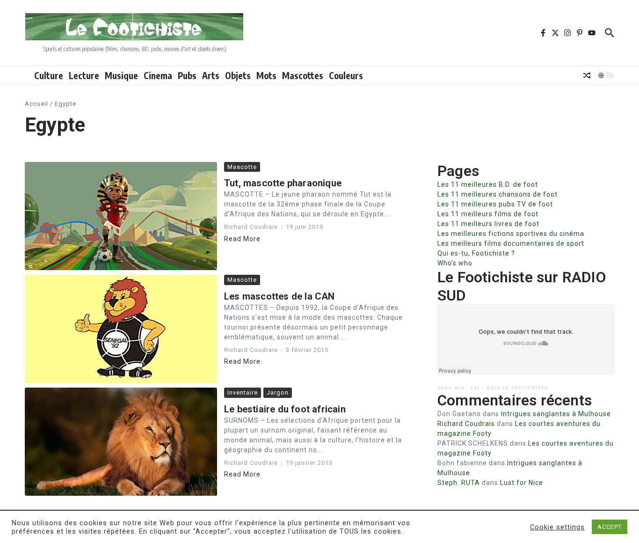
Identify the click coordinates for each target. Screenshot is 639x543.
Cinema (158, 75)
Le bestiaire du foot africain (285, 409)
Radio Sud (451, 387)
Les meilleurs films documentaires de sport (510, 243)
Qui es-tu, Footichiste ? (476, 253)
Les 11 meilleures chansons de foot (497, 194)
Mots (266, 75)
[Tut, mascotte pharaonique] (121, 216)
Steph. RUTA (458, 482)
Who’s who (454, 263)
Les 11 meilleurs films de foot (487, 214)
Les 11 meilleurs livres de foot (488, 223)
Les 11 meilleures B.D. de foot (487, 184)
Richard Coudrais (466, 423)
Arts (210, 75)
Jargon (278, 392)
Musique (121, 75)
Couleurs (346, 75)
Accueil (36, 103)
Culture (48, 75)
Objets (238, 75)
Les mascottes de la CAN (279, 296)
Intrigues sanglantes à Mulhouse (556, 414)
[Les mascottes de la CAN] (121, 329)
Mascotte (242, 166)
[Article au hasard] (587, 75)
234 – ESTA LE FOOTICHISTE (509, 387)
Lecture (84, 75)
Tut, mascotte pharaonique (282, 183)
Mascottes (302, 75)
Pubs (187, 75)
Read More (242, 238)
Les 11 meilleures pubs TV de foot (495, 204)
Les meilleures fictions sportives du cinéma (510, 233)
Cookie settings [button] (557, 527)
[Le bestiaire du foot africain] (121, 442)
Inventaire (242, 392)
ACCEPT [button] (609, 526)
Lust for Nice (521, 482)
